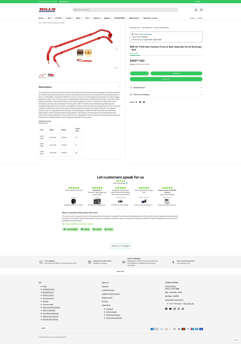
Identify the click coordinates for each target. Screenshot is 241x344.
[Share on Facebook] (140, 102)
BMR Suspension (135, 27)
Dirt (49, 18)
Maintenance (134, 18)
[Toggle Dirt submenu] (52, 18)
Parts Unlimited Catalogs (51, 307)
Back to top (120, 271)
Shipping (132, 64)
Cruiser (69, 18)
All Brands (109, 309)
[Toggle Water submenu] (82, 18)
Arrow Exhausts (111, 312)
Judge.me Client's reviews (111, 294)
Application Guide (45, 121)
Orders (192, 18)
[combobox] (125, 10)
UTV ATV (58, 18)
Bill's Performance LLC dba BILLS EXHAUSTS (54, 337)
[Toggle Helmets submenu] (101, 18)
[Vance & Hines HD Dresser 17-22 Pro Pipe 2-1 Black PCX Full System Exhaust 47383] (120, 201)
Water (78, 18)
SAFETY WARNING (49, 310)
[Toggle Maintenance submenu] (140, 18)
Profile (200, 18)
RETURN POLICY (48, 292)
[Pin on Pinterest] (144, 102)
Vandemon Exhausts (113, 315)
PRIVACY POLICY (48, 295)
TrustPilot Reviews (108, 290)
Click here (131, 261)
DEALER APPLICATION (50, 319)
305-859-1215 (189, 304)
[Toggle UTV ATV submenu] (63, 18)
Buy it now (166, 79)
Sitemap (45, 301)
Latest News (106, 305)
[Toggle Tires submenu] (90, 18)
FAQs (44, 286)
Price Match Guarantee (51, 313)
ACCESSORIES (119, 18)
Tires (87, 18)
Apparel (107, 18)
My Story (105, 301)
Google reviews (107, 298)
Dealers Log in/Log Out (50, 316)
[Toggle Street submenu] (45, 18)
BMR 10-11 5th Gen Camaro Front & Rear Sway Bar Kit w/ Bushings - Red (54, 23)
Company (105, 286)
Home (40, 23)
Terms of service (48, 298)
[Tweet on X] (136, 102)
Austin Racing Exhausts (114, 318)
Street (41, 18)
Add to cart (176, 73)
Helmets (96, 18)
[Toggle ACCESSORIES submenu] (126, 18)
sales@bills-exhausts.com (174, 300)
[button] (201, 10)
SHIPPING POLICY (49, 289)
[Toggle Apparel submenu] (111, 18)
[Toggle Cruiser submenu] (73, 18)
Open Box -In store (150, 18)
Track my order (48, 304)
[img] (120, 181)
